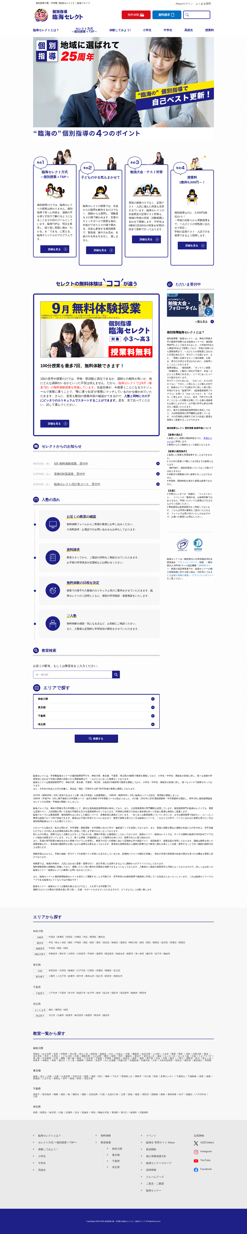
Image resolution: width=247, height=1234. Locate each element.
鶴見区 (182, 942)
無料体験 (106, 1135)
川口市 (52, 1015)
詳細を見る (54, 249)
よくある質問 (203, 3)
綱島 (63, 1058)
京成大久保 (112, 1094)
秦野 (141, 1058)
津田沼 (145, 1094)
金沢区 (164, 942)
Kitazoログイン (184, 3)
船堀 (72, 1078)
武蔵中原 (145, 1060)
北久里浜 (37, 1056)
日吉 (158, 1058)
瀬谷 (159, 1056)
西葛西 (36, 1078)
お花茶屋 (65, 1076)
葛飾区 (108, 970)
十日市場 (88, 1058)
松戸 (181, 1094)
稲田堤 (94, 1054)
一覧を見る (201, 321)
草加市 (97, 1015)
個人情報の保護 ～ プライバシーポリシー (193, 575)
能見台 (126, 1058)
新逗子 (138, 1056)
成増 (201, 1076)
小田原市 (81, 954)
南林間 (80, 1060)
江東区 (91, 970)
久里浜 (55, 1056)
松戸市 (91, 993)
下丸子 (115, 1076)
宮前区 (69, 937)
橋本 (134, 1058)
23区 (40, 971)
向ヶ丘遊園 (110, 1060)
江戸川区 (81, 970)
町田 (79, 1078)
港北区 (106, 942)
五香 (123, 1094)
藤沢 (172, 1058)
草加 (93, 1112)
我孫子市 (81, 993)
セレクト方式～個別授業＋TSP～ (84, 30)
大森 (56, 1076)
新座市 (69, 1015)
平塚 (165, 1058)
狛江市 (99, 976)
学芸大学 (77, 1076)
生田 (56, 1054)
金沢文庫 (146, 1054)
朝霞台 (43, 1112)
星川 (197, 1058)
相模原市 (40, 949)
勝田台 (76, 1094)
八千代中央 (200, 1094)
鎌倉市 (167, 954)
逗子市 (158, 954)
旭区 (85, 942)
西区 (148, 942)
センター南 (183, 1056)
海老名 (103, 1054)
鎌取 (84, 1094)
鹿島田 (135, 1054)
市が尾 (73, 1054)
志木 (77, 1112)
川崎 (188, 1054)
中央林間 (46, 1058)
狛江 (100, 1076)
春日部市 (79, 1015)
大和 (154, 1060)
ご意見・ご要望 (155, 1183)
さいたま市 (40, 1010)
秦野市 (130, 954)
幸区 (85, 937)
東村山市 (90, 976)
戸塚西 (98, 1058)
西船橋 (154, 1094)
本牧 (54, 1060)
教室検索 (106, 1142)
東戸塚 (149, 1058)
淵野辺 (189, 1058)
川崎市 (40, 937)
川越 (61, 1112)
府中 (65, 1078)
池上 (42, 1076)
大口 (111, 1054)
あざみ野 (46, 1054)
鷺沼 (106, 1056)
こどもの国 (66, 1056)
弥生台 (178, 1060)
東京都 (37, 964)
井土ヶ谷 (83, 1054)
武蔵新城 (134, 1060)
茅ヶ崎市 (139, 954)
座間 (113, 1056)
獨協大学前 (103, 1112)
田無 (156, 1076)
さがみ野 (97, 1056)
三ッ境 (71, 1060)
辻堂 (56, 1058)
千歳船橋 (192, 1076)
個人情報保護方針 (156, 1156)
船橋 (163, 1094)
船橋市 (134, 993)
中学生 (168, 30)
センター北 (169, 1056)
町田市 (108, 976)
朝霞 (35, 1112)
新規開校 (151, 1149)
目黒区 (99, 970)
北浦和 (69, 1112)
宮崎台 (89, 1060)
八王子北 (46, 1078)
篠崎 (107, 1076)
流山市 (106, 993)
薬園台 (189, 1094)
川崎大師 (197, 1054)
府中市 (80, 976)
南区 (70, 942)
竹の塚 (147, 1076)
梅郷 (56, 1094)
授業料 (209, 30)
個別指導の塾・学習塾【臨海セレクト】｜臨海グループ (125, 1221)
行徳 (102, 1094)
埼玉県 (37, 1003)
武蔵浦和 (143, 1112)
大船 (127, 1054)
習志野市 (124, 993)
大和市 (71, 954)
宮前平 (98, 1060)
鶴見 (79, 1058)
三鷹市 (52, 976)
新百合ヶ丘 (149, 1056)
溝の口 (62, 1060)
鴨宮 (180, 1054)
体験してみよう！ (48, 1149)
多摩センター (167, 1076)
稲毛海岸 (46, 1094)
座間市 (99, 954)
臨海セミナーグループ (158, 1163)
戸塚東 (108, 1058)
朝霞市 (89, 1015)
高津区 (93, 937)
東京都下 (40, 977)
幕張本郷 (172, 1094)
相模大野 (85, 1056)
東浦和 (115, 1112)
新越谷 (85, 1112)
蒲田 (93, 1076)
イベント (151, 1135)
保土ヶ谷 (206, 1058)
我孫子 (36, 1094)
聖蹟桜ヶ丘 (127, 1076)
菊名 (206, 1054)
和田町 (208, 1060)
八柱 (35, 1096)
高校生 (188, 30)
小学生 (147, 30)
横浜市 (40, 943)
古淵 (76, 1056)
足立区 (117, 970)
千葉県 (37, 987)
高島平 (138, 1076)
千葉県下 (40, 993)
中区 (51, 942)
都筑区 (156, 942)
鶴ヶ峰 (71, 1058)
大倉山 (119, 1054)
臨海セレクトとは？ (46, 30)
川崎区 (78, 937)
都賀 (137, 1094)
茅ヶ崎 (36, 1058)
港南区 (115, 942)
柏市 (98, 993)
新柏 (130, 1094)
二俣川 (180, 1058)
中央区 (52, 948)
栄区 (92, 942)
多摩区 (60, 937)
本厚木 (36, 1060)
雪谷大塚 (88, 1078)
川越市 (60, 1015)
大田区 (62, 970)
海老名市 (120, 954)
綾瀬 (35, 1076)
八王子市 (61, 976)
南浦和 (133, 1112)
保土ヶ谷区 (60, 942)
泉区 (98, 942)
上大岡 (156, 1054)
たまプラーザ (205, 1056)
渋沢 (120, 1056)
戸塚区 (78, 942)
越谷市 (106, 1015)
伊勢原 (64, 1054)
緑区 (142, 942)
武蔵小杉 (122, 1060)
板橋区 (71, 970)
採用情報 (151, 1170)
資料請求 (164, 14)
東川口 (124, 1112)
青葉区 (173, 942)
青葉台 (36, 1054)
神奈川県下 (40, 954)
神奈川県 (38, 931)
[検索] (116, 674)
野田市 (143, 993)
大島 (49, 1076)
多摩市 (71, 976)
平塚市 (91, 954)
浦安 (63, 1094)
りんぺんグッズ (155, 1176)
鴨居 (173, 1054)
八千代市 (53, 993)
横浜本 (187, 1060)
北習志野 (93, 1094)
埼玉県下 (40, 1016)
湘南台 (128, 1056)
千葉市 (62, 993)
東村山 (57, 1078)
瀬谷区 (123, 942)
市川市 (71, 993)
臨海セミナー (153, 1190)
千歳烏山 (180, 1076)
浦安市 (115, 993)
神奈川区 (133, 942)
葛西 (86, 1076)
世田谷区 (53, 970)
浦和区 (58, 1010)
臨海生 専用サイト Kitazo (160, 1142)
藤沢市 (149, 954)
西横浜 (117, 1058)
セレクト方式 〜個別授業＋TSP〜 (57, 1142)
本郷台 (45, 1060)
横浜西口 (198, 1060)
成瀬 (208, 1076)
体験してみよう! (120, 30)
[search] (186, 14)
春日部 (52, 1112)
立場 (193, 1056)
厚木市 (62, 954)
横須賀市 (109, 954)
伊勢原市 (53, 954)
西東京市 (118, 976)
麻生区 (102, 937)
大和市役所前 (166, 1060)
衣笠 (46, 1056)
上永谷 (165, 1054)
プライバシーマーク (187, 562)
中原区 (52, 937)
